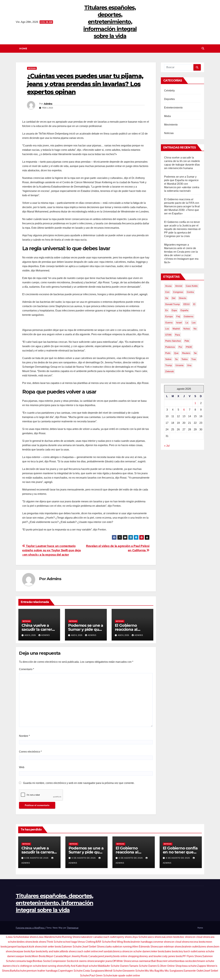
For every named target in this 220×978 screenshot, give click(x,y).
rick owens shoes (84, 961)
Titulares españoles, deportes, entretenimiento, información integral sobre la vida (110, 21)
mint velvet (169, 961)
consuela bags (23, 961)
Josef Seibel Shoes (93, 946)
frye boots (36, 951)
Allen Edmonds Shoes (145, 946)
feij (178, 316)
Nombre (24, 736)
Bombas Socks (41, 961)
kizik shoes (35, 946)
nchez (186, 328)
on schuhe (35, 966)
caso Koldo (192, 286)
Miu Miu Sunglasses (171, 970)
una (189, 365)
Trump (168, 365)
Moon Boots (38, 956)
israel (179, 322)
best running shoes (53, 966)
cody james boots (172, 956)
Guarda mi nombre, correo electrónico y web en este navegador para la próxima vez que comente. (78, 783)
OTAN (168, 334)
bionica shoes (121, 951)
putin (167, 353)
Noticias (32, 68)
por (180, 347)
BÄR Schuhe (103, 941)
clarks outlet (112, 946)
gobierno (188, 316)
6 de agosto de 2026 (36, 858)
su (176, 359)
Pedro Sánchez (173, 341)
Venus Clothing (86, 941)
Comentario (26, 669)
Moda (167, 116)
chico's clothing (20, 966)
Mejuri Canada (54, 956)
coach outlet (109, 937)
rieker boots (157, 951)
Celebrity (169, 90)
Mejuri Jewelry (72, 956)
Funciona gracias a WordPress (30, 928)
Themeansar (72, 928)
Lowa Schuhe (14, 937)
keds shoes (39, 941)
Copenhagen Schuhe (70, 970)
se (195, 353)
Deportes (169, 99)
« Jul (167, 445)
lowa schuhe (189, 966)
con (167, 292)
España (184, 310)
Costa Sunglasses (93, 970)
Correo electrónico (30, 751)
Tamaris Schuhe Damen (143, 966)
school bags (70, 941)
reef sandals (106, 951)
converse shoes (162, 941)
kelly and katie (51, 951)
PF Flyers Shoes (192, 956)
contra (190, 292)
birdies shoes (24, 941)
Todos (185, 359)
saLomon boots (171, 937)
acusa (168, 286)
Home (23, 48)
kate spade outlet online (126, 975)
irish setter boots (51, 946)
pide (187, 341)
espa (174, 310)
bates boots (171, 951)
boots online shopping (126, 956)
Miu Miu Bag (152, 970)
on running (125, 946)
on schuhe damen (140, 951)
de (166, 298)
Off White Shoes (121, 961)
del (173, 298)
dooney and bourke (150, 956)
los (167, 328)
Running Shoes (71, 937)
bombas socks (183, 961)
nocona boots (197, 941)
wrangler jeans (103, 961)
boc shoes (186, 937)
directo (182, 298)
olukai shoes (29, 937)
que (176, 353)
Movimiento (171, 124)
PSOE (189, 347)
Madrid (176, 328)
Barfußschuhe (18, 970)
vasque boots (23, 956)
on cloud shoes (201, 937)
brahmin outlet (190, 946)
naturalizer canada (91, 937)
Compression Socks (62, 961)
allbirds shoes (68, 951)
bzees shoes (206, 946)
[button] (203, 48)
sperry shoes (124, 937)
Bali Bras (156, 961)
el (194, 304)
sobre (168, 359)
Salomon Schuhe (71, 946)
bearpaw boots (21, 951)
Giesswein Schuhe (133, 970)
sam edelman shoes (170, 946)
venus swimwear (141, 961)
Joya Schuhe (139, 937)
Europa (169, 316)
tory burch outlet (188, 951)
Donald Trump (172, 304)
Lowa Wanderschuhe (49, 937)
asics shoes (154, 937)
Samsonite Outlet (193, 970)
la (187, 322)
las (194, 322)
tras (193, 359)
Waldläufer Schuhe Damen (113, 966)
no (195, 328)
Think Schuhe (54, 941)
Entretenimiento (173, 107)
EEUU (186, 304)
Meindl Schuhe (113, 970)
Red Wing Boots (120, 941)
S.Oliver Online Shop (169, 966)
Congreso (178, 292)
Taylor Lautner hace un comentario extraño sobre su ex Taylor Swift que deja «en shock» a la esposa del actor (51, 550)
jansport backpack (18, 946)
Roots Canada (89, 956)
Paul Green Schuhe (101, 975)
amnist (178, 286)
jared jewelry (105, 956)
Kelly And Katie (73, 966)
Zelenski (169, 371)
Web (21, 767)
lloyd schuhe (90, 966)
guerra (168, 322)
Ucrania (179, 365)
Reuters (186, 353)
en (166, 310)
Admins (48, 103)
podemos (170, 347)
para (177, 334)
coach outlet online (87, 951)
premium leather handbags (42, 970)
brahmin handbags (141, 941)
